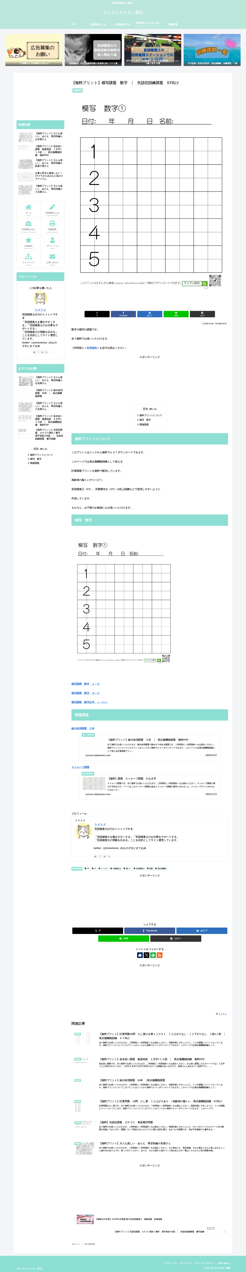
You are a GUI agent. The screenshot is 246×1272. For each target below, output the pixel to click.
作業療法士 (117, 869)
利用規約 (92, 347)
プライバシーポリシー (205, 1263)
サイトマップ (186, 1263)
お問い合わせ (224, 1263)
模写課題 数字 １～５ (85, 683)
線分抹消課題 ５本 (83, 728)
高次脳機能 (162, 869)
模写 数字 (145, 420)
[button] (202, 314)
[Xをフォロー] (100, 856)
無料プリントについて (151, 415)
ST (95, 869)
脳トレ (128, 869)
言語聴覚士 (140, 869)
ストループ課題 (80, 767)
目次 (145, 408)
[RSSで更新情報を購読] (109, 856)
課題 (151, 869)
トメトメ (100, 824)
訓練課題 (78, 869)
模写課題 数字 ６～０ (85, 693)
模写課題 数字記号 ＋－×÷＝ (89, 702)
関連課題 (144, 424)
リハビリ (104, 869)
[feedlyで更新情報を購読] (104, 856)
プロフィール (171, 1263)
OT (88, 869)
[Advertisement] (150, 379)
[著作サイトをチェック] (95, 856)
